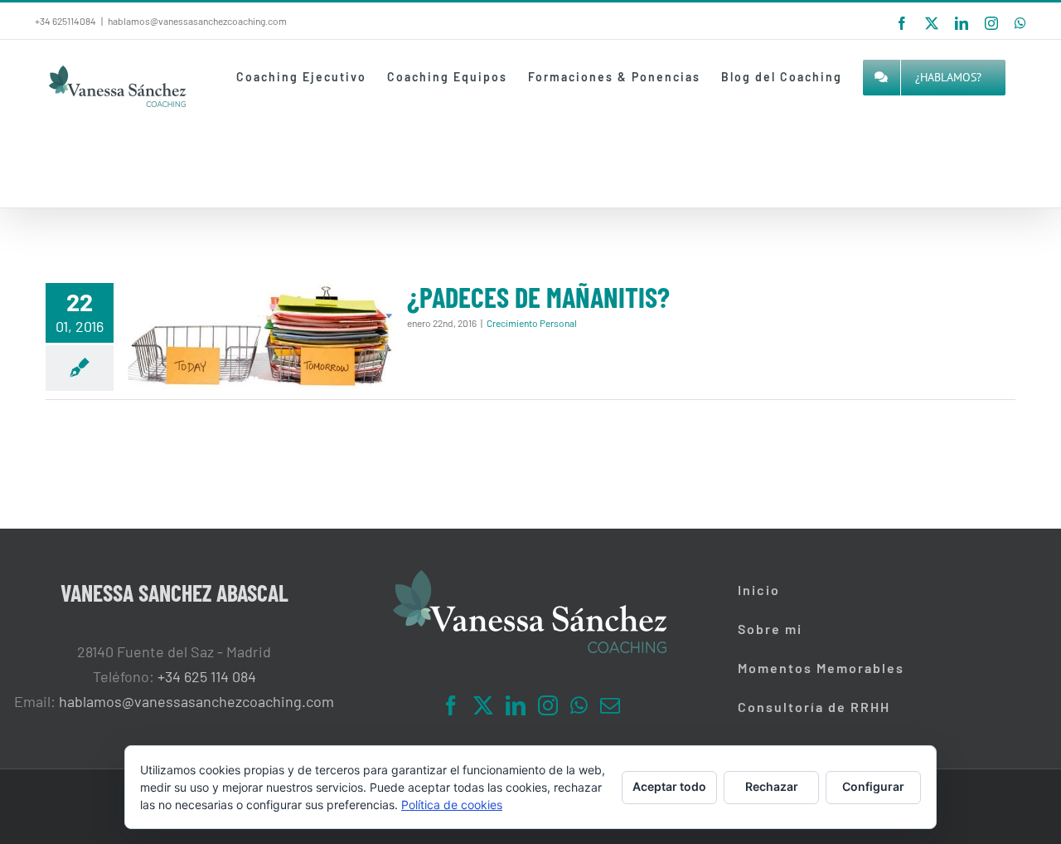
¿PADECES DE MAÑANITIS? (538, 297)
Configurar (873, 786)
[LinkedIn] (516, 705)
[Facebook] (451, 705)
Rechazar (771, 786)
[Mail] (610, 705)
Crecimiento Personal (532, 323)
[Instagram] (548, 705)
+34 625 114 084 (206, 676)
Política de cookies (451, 805)
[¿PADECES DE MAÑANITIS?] (260, 336)
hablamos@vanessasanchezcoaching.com (197, 21)
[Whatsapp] (579, 705)
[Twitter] (483, 705)
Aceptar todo (669, 786)
